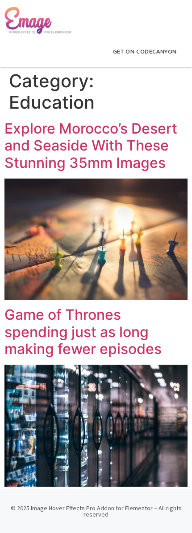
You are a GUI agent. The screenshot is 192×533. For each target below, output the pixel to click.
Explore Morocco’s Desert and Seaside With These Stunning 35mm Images (90, 145)
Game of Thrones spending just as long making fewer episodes (83, 332)
